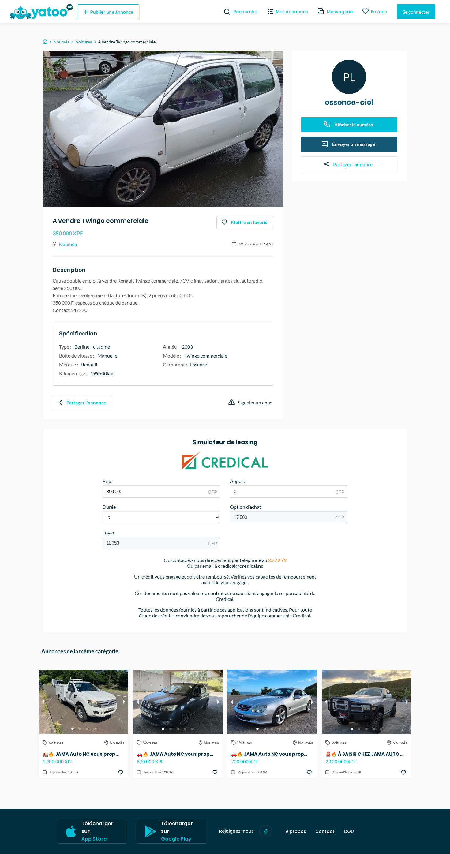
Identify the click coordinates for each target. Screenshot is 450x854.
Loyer (108, 532)
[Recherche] (224, 11)
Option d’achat (245, 507)
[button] (72, 729)
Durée (109, 507)
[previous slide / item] (43, 702)
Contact (325, 831)
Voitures (84, 41)
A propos (296, 831)
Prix (107, 481)
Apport (237, 481)
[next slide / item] (124, 702)
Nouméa (61, 41)
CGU (349, 831)
